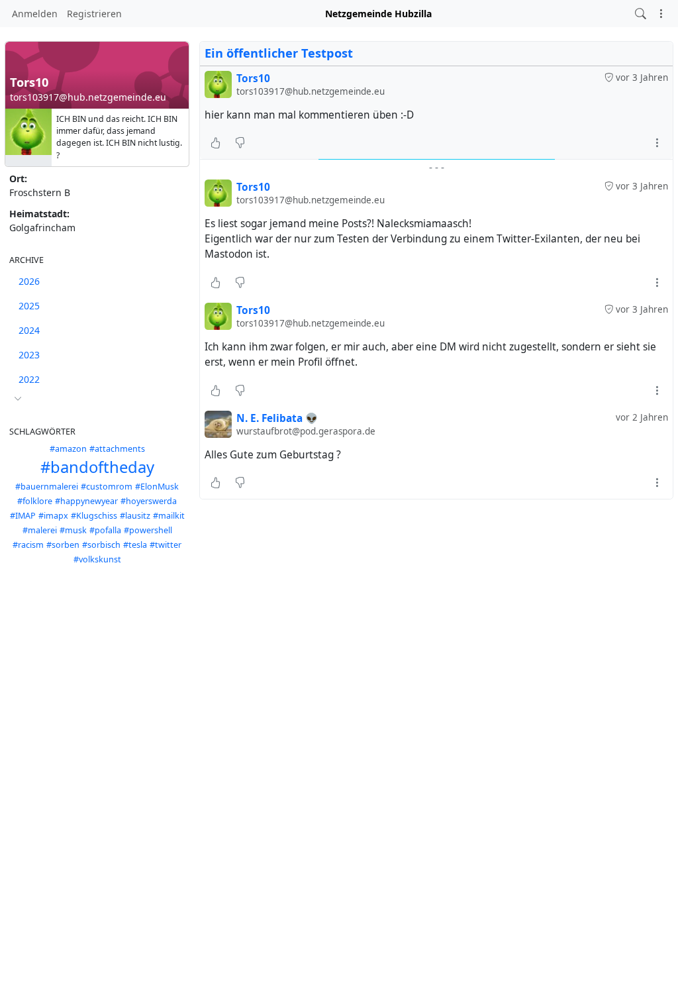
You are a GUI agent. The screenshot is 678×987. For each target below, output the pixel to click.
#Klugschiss (94, 515)
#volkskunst (97, 559)
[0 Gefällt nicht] (240, 143)
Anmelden (35, 13)
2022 (29, 379)
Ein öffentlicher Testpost (279, 53)
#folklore (34, 501)
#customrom (106, 486)
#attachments (117, 448)
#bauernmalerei (46, 486)
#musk (73, 530)
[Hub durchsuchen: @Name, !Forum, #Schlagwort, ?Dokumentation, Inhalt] (640, 13)
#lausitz (135, 515)
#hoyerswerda (149, 501)
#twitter (165, 544)
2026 (29, 281)
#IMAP (23, 515)
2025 (29, 305)
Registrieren (94, 13)
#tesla (135, 544)
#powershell (148, 530)
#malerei (40, 530)
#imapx (53, 515)
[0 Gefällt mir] (215, 143)
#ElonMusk (157, 486)
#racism (28, 544)
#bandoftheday (97, 467)
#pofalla (105, 530)
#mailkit (169, 515)
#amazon (68, 448)
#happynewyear (86, 501)
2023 (29, 354)
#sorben (62, 544)
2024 (29, 330)
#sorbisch (101, 544)
